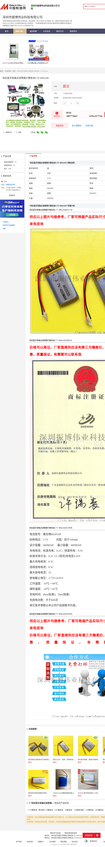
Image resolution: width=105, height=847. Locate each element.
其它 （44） (8, 169)
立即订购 (89, 125)
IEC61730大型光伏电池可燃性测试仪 (15, 63)
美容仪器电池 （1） (11, 162)
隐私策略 (63, 842)
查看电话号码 (10, 185)
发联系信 (60, 125)
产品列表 (8, 71)
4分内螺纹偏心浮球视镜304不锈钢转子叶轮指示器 (45, 63)
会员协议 (75, 842)
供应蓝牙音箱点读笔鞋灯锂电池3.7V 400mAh (66, 835)
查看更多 (12, 195)
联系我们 (30, 842)
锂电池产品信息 (55, 833)
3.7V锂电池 (32, 810)
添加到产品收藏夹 (9, 225)
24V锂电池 (99, 810)
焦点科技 (66, 844)
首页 (1, 71)
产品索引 (6, 222)
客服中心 (41, 842)
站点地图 (52, 842)
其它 (14, 71)
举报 (19, 132)
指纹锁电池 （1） (10, 165)
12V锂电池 (89, 810)
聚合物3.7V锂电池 (46, 810)
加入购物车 (77, 125)
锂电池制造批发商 (71, 833)
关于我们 (19, 842)
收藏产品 (8, 132)
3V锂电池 (68, 810)
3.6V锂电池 (58, 810)
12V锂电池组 (79, 810)
